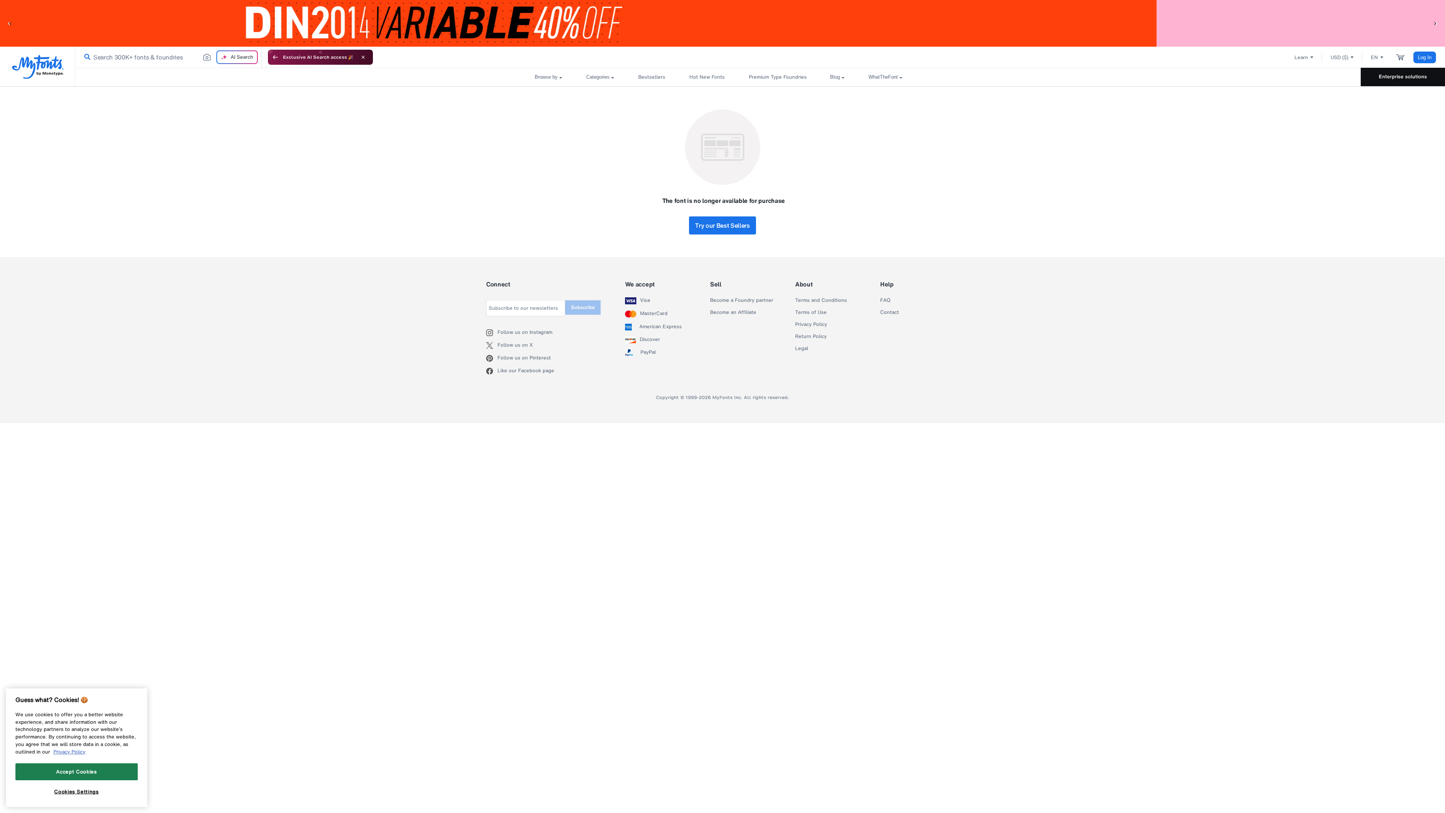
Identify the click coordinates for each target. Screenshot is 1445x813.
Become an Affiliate (733, 312)
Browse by (546, 77)
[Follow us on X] (491, 345)
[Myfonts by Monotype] (38, 66)
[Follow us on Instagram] (491, 332)
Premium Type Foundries (777, 77)
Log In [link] (1424, 57)
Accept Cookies (76, 771)
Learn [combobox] (1301, 57)
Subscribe (583, 307)
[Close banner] (363, 57)
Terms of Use (811, 312)
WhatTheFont (883, 77)
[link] (85, 57)
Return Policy (811, 336)
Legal (801, 349)
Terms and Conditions (821, 300)
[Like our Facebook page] (491, 371)
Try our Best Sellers (722, 225)
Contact (889, 312)
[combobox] (168, 57)
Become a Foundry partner (741, 300)
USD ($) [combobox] (1339, 57)
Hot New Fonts (707, 77)
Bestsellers (651, 77)
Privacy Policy (811, 324)
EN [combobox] (1374, 57)
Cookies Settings (76, 791)
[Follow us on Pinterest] (491, 358)
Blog (835, 77)
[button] (9, 23)
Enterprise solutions (1403, 76)
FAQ (885, 300)
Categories (598, 77)
